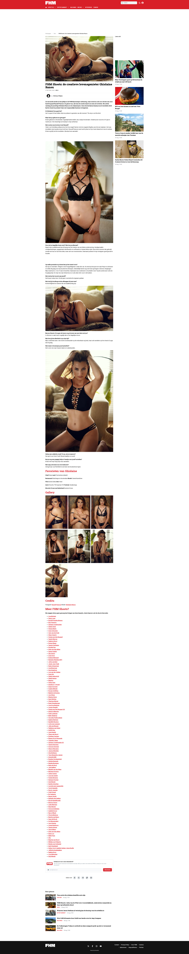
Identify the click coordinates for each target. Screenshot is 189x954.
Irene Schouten (53, 631)
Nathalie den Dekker (54, 798)
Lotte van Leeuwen (54, 724)
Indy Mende (51, 782)
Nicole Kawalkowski (54, 800)
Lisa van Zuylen (53, 775)
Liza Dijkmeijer (52, 854)
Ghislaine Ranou (71, 604)
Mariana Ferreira (53, 771)
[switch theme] (140, 3)
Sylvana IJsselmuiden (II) (56, 742)
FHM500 (95, 7)
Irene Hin (51, 674)
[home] (46, 7)
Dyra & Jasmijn (53, 790)
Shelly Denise (52, 678)
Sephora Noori (52, 641)
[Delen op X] (78, 877)
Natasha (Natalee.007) (55, 660)
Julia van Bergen (53, 726)
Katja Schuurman (53, 666)
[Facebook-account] (92, 946)
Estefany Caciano (53, 736)
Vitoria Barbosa (53, 815)
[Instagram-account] (96, 946)
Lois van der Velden (54, 672)
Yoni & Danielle (52, 788)
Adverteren (123, 947)
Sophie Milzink (52, 689)
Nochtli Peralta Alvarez (55, 620)
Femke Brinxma (53, 778)
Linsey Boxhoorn (53, 825)
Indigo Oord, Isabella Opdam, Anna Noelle (61, 848)
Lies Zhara (51, 695)
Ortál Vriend (52, 792)
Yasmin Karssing (53, 744)
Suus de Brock (52, 819)
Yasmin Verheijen (53, 645)
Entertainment (61, 912)
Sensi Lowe (51, 618)
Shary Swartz (52, 635)
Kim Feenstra (52, 622)
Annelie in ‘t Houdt (54, 684)
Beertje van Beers (53, 817)
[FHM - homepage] (50, 2)
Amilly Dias (51, 730)
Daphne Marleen (53, 720)
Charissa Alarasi (53, 701)
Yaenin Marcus (52, 639)
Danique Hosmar (53, 780)
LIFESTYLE (51, 7)
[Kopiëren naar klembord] (86, 877)
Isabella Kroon (52, 811)
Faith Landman (52, 713)
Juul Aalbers (52, 767)
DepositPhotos (133, 947)
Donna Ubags (52, 643)
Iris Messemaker (53, 821)
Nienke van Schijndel (54, 844)
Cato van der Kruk (53, 633)
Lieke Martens (52, 804)
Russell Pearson (56, 604)
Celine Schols (52, 773)
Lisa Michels (52, 616)
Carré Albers (52, 829)
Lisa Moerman (52, 668)
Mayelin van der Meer (54, 769)
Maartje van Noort (54, 840)
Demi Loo (51, 833)
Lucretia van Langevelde (55, 786)
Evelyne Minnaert (53, 657)
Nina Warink (52, 807)
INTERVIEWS (88, 7)
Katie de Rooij (52, 765)
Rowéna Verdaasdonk (55, 759)
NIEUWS (79, 7)
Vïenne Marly (52, 629)
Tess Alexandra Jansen (55, 755)
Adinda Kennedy (53, 761)
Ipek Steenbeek (53, 846)
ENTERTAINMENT (62, 7)
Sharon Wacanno (53, 749)
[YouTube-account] (101, 946)
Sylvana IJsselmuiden (55, 624)
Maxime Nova (52, 697)
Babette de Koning (54, 693)
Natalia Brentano (53, 763)
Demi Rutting (52, 699)
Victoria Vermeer (53, 746)
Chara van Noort (53, 734)
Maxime (50, 680)
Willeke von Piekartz (54, 842)
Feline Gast (51, 682)
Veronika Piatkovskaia (55, 718)
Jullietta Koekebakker (55, 850)
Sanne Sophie (52, 651)
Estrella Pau (52, 647)
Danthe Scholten (53, 784)
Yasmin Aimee (52, 827)
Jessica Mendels (53, 751)
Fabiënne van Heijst (54, 728)
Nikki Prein (51, 835)
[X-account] (88, 946)
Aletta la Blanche (53, 711)
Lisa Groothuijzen (53, 705)
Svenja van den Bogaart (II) (56, 709)
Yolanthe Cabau (53, 740)
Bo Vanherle (52, 794)
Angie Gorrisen (53, 686)
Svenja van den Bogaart (55, 637)
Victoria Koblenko (53, 809)
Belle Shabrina (52, 715)
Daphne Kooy (52, 852)
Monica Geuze (52, 802)
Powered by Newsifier (94, 950)
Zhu (49, 838)
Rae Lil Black (52, 813)
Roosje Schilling (53, 691)
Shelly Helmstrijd (53, 676)
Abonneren (107, 869)
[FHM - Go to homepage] (50, 945)
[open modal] (143, 3)
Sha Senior (51, 653)
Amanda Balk (52, 757)
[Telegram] (82, 877)
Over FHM (134, 944)
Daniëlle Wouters (53, 722)
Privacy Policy (125, 944)
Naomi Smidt (52, 796)
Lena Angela (52, 732)
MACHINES (73, 7)
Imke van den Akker (54, 649)
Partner (59, 897)
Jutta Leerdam (52, 662)
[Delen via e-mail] (91, 877)
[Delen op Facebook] (74, 877)
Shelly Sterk (52, 626)
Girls (56, 90)
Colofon (141, 944)
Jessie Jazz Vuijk (53, 664)
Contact (117, 944)
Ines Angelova (52, 670)
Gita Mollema (52, 753)
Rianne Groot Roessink (55, 738)
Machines (59, 920)
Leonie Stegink (53, 707)
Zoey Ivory (51, 655)
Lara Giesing (52, 823)
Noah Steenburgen (54, 703)
